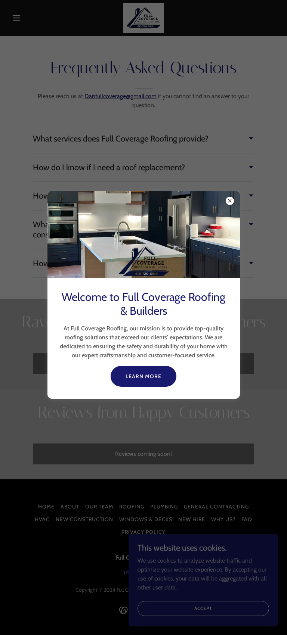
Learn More (143, 376)
